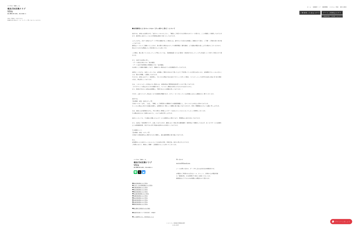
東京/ (134, 183)
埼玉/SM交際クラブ (138, 189)
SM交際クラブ (145, 185)
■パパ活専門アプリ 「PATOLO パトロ (143, 216)
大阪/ (134, 200)
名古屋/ (135, 193)
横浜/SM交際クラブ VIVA (140, 191)
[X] (139, 172)
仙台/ (134, 198)
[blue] (143, 172)
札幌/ (134, 195)
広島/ (134, 202)
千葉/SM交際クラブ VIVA (140, 187)
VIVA (150, 185)
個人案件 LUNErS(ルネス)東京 (141, 208)
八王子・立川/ (137, 185)
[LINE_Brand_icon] (135, 172)
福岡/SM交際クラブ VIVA (140, 204)
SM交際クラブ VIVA (142, 183)
